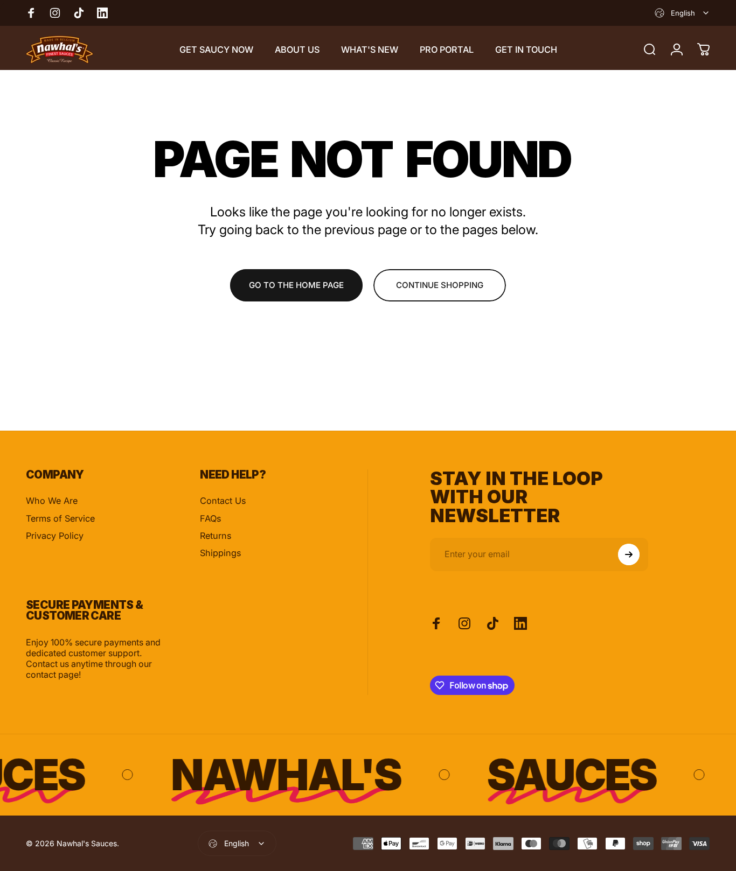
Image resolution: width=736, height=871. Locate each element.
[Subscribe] (629, 554)
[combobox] (682, 13)
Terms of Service (60, 518)
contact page (52, 674)
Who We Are (52, 500)
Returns (215, 535)
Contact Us (223, 500)
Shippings (220, 552)
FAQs (210, 518)
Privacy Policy (55, 535)
